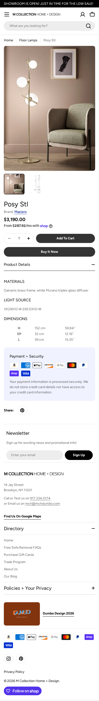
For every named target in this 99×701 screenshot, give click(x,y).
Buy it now (49, 252)
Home (8, 40)
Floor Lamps (28, 40)
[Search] (88, 26)
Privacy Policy (14, 672)
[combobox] (49, 26)
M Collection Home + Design (37, 681)
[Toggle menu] (7, 14)
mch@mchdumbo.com (42, 504)
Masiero (20, 212)
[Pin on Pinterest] (22, 410)
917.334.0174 (40, 498)
